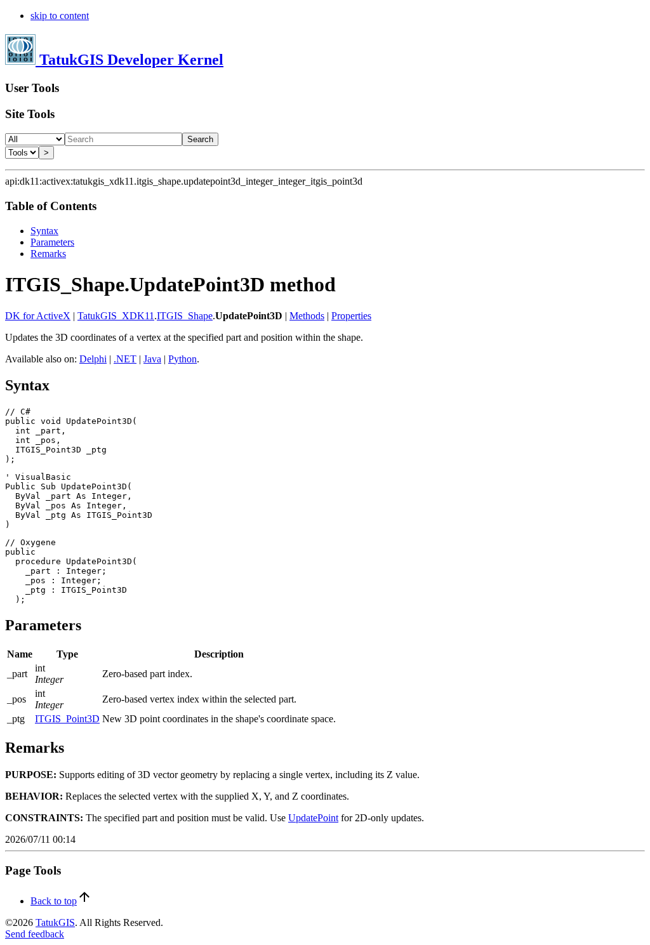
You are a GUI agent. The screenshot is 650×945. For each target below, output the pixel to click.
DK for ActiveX (37, 315)
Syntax (44, 230)
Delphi (93, 359)
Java (152, 359)
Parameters (52, 242)
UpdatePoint (313, 817)
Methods (306, 315)
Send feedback (34, 933)
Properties (351, 315)
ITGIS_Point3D (67, 718)
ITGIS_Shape (185, 315)
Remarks (48, 253)
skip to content (59, 15)
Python (182, 359)
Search (200, 139)
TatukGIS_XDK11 (115, 315)
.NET (125, 359)
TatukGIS (55, 922)
